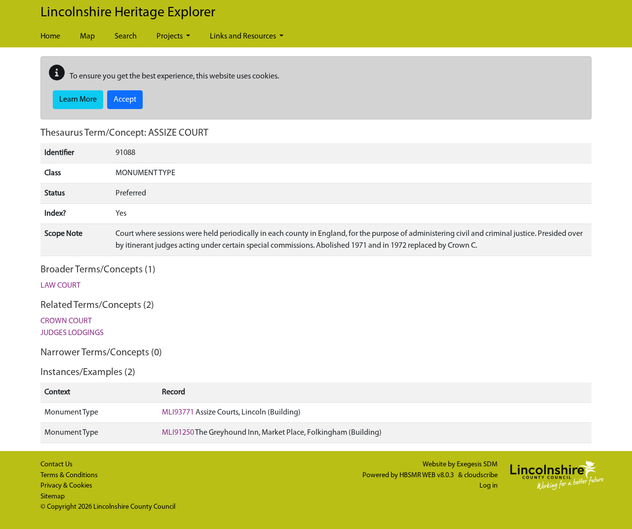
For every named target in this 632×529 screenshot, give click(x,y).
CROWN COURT (66, 321)
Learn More (78, 100)
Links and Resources (243, 36)
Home (50, 36)
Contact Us (56, 464)
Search (126, 36)
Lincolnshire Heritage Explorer (127, 13)
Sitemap (52, 496)
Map (87, 36)
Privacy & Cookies (66, 486)
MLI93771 (178, 412)
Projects (170, 36)
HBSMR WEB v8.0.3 (427, 475)
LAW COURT (60, 286)
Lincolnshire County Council (134, 507)
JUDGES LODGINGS (72, 333)
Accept (125, 100)
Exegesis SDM (477, 464)
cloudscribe (481, 475)
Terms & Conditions (69, 475)
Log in (488, 486)
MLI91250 (178, 433)
